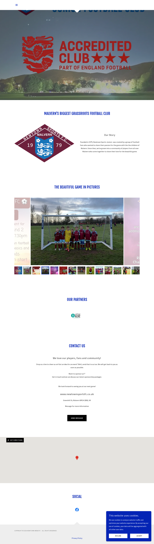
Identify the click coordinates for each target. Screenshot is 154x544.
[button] (16, 5)
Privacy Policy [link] (77, 538)
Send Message (77, 418)
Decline (118, 536)
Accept (139, 536)
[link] (77, 510)
